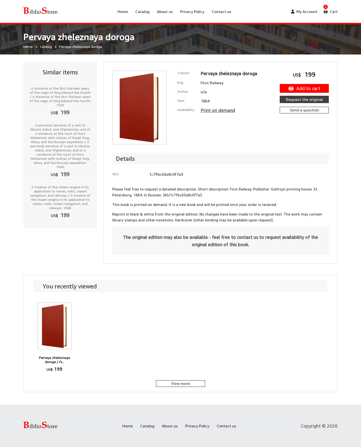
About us (165, 11)
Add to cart (308, 88)
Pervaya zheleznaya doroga (80, 46)
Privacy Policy (192, 11)
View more (180, 383)
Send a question (304, 110)
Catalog (142, 11)
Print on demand (218, 110)
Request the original (304, 99)
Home (122, 11)
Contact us (221, 11)
